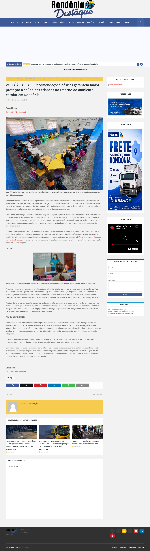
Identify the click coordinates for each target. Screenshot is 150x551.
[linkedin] (141, 531)
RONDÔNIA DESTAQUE (25, 547)
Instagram (114, 547)
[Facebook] (130, 531)
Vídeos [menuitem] (62, 22)
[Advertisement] (75, 44)
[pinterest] (112, 535)
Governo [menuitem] (80, 22)
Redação (11, 100)
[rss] (124, 531)
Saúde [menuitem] (54, 22)
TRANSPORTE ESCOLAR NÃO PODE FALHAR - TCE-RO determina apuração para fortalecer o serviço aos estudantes (54, 445)
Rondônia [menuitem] (90, 22)
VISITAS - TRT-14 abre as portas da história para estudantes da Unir (85, 442)
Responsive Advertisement (16, 112)
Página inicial (12, 79)
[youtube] (136, 531)
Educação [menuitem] (101, 22)
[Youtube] (118, 531)
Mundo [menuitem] (71, 22)
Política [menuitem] (20, 22)
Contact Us (132, 547)
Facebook (141, 547)
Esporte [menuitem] (46, 22)
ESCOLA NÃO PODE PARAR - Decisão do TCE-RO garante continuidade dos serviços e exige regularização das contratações (21, 445)
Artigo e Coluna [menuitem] (114, 22)
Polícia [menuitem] (28, 22)
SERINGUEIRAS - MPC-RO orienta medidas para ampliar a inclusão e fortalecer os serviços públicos (65, 64)
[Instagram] (112, 531)
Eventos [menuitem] (126, 22)
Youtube (123, 547)
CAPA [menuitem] (12, 22)
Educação (20, 79)
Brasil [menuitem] (37, 22)
